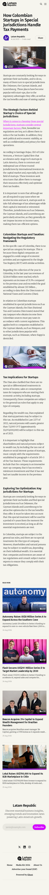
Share (40, 38)
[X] (19, 847)
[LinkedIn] (24, 847)
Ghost (30, 875)
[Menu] (45, 4)
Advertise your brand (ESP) (24, 869)
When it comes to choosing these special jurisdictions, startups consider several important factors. (23, 125)
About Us (38, 865)
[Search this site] (41, 4)
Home (9, 865)
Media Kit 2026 (23, 865)
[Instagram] (29, 847)
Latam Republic (18, 36)
